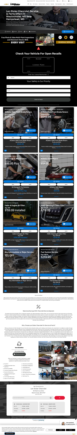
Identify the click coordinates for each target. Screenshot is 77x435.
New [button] (31, 4)
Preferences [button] (35, 431)
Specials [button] (52, 4)
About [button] (64, 4)
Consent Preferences (10, 433)
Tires (26, 31)
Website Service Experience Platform (38, 419)
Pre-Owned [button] (35, 4)
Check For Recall (38, 99)
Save (13, 137)
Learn (30, 137)
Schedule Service (68, 31)
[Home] (28, 4)
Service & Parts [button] (42, 4)
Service (15, 31)
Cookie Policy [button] (10, 431)
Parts (21, 31)
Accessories (33, 31)
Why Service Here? (20, 354)
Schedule (21, 134)
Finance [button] (47, 4)
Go (59, 397)
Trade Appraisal (58, 4)
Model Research (70, 4)
